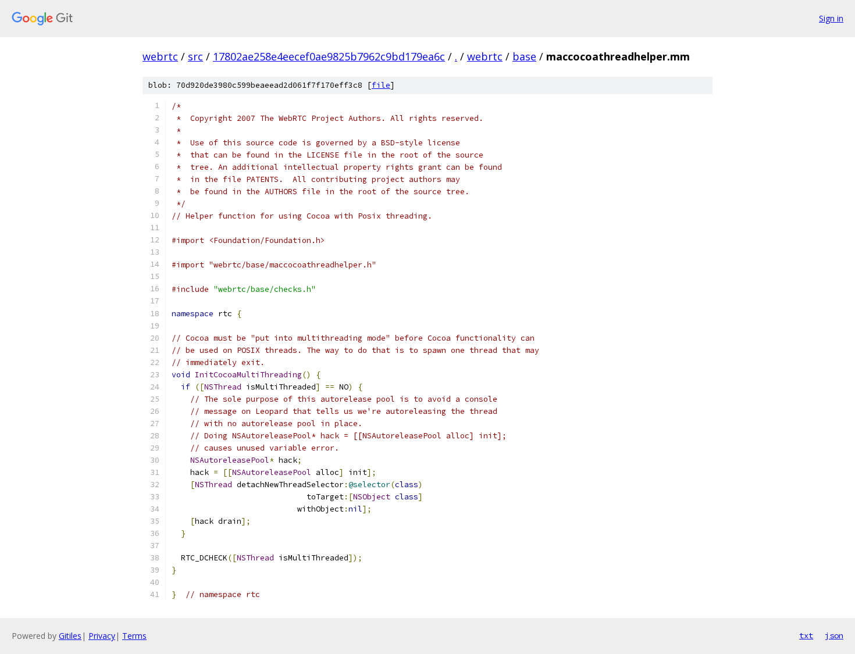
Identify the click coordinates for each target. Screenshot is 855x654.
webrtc (160, 56)
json (834, 635)
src (195, 56)
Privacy (101, 635)
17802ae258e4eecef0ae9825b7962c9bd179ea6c (329, 56)
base (524, 56)
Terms (134, 635)
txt (806, 635)
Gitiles (70, 635)
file (381, 85)
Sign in (831, 18)
